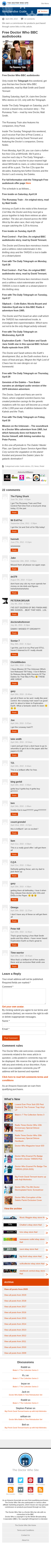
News (36, 466)
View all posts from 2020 (16, 1289)
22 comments (29, 19)
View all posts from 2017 (15, 1306)
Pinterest (30, 1484)
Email (5, 1029)
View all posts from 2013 (15, 1330)
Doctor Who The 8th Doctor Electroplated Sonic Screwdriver (29, 1188)
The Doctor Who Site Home (25, 1525)
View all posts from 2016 (15, 1312)
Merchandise (40, 1484)
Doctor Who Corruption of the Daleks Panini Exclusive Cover (28, 1198)
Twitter (20, 1484)
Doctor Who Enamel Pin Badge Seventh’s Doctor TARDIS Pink (29, 1157)
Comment (7, 986)
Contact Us (25, 1535)
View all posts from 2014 (15, 1324)
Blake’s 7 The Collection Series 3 (29, 1115)
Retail (42, 466)
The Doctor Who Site (25, 1470)
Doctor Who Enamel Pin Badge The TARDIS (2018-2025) (31, 1167)
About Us (25, 1540)
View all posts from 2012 (15, 1335)
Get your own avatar (13, 1006)
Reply (14, 513)
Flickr (21, 1494)
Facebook (10, 1484)
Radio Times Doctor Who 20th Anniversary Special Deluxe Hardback (28, 1138)
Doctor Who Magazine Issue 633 (29, 1146)
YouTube (30, 1494)
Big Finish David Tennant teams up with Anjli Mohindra (30, 1178)
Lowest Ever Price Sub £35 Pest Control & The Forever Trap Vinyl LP (29, 1107)
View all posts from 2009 (15, 1353)
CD (32, 466)
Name (6, 1021)
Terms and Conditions (25, 1530)
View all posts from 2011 (15, 1341)
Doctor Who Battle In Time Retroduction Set (25, 1395)
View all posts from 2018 (15, 1301)
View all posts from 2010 (15, 1347)
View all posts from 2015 (15, 1318)
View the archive (13, 1208)
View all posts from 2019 (15, 1295)
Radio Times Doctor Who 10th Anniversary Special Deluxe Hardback (28, 1128)
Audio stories (25, 466)
